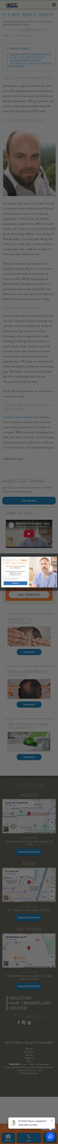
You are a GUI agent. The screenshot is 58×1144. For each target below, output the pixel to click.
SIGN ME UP (15, 583)
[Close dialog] (55, 558)
